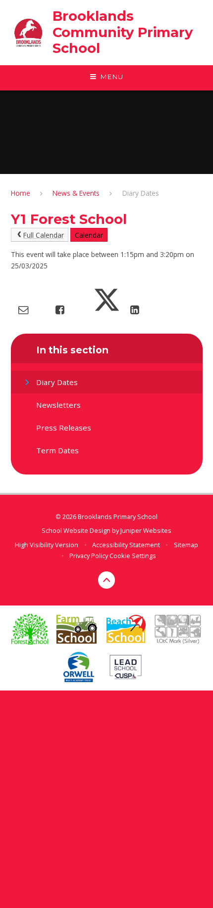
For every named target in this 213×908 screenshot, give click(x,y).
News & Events (76, 193)
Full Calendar (43, 235)
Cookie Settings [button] (132, 555)
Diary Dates (140, 193)
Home (20, 193)
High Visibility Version (46, 544)
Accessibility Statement (126, 544)
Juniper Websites (145, 530)
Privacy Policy (88, 555)
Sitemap (186, 544)
